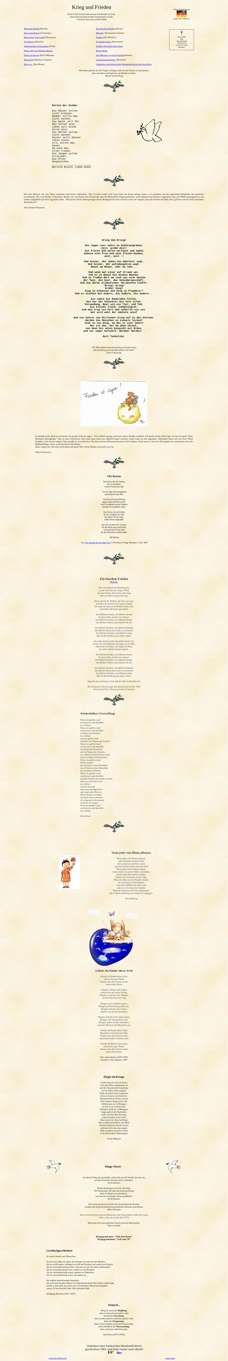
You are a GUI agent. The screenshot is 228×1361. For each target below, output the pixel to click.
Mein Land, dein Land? (34, 37)
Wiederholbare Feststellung (36, 46)
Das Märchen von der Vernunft (110, 55)
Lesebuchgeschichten (106, 59)
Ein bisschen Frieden (105, 28)
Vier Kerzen (29, 41)
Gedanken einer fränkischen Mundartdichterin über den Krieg (124, 64)
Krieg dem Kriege (32, 33)
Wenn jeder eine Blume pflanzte (38, 50)
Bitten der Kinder (32, 28)
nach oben (170, 1358)
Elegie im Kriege (31, 55)
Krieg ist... (28, 64)
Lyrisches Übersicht (58, 1358)
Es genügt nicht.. (104, 41)
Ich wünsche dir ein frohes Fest (97, 542)
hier (119, 1352)
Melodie (100, 33)
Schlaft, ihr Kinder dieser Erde (109, 46)
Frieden (99, 37)
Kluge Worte (101, 50)
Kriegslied (28, 59)
